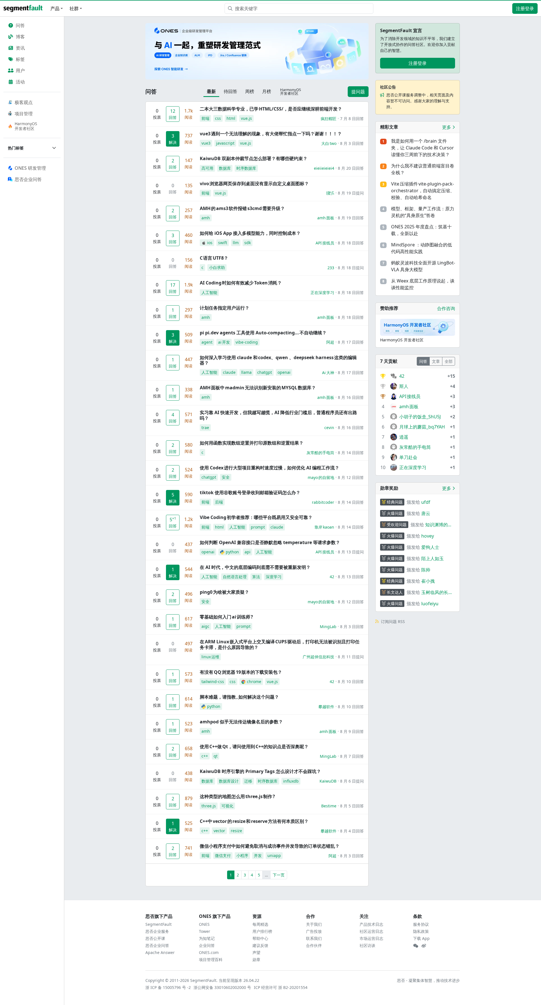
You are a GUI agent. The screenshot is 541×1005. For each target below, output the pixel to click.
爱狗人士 (430, 547)
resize (236, 830)
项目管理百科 (211, 959)
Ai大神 (328, 372)
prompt (258, 527)
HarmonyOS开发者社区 (26, 126)
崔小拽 (428, 581)
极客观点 (24, 102)
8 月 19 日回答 (351, 217)
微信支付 (223, 855)
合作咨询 (446, 308)
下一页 (279, 875)
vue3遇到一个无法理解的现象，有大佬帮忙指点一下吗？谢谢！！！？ (271, 134)
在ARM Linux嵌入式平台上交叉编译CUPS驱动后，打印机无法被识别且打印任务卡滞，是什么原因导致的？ (280, 644)
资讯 (20, 48)
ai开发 (224, 342)
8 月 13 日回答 (351, 576)
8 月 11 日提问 (351, 656)
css (218, 118)
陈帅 (425, 570)
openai (284, 372)
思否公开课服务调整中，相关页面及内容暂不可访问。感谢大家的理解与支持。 (419, 100)
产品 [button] (54, 8)
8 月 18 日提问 (351, 267)
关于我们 (314, 924)
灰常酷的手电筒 (320, 452)
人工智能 (209, 292)
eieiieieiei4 (324, 168)
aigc (205, 626)
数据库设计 (229, 781)
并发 (258, 855)
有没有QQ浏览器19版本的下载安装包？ (241, 672)
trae (205, 427)
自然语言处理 (235, 576)
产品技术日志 (371, 924)
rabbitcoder (323, 502)
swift (222, 242)
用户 (20, 70)
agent (206, 342)
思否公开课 (155, 938)
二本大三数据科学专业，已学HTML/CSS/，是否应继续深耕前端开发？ (271, 109)
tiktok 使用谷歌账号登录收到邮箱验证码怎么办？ (250, 492)
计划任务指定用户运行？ (224, 308)
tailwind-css (212, 681)
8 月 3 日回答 (352, 143)
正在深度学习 (322, 292)
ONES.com (209, 952)
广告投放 (314, 931)
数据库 (225, 168)
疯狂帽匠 (328, 118)
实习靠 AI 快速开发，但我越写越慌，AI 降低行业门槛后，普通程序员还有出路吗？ (278, 415)
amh (205, 217)
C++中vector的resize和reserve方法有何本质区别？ (254, 821)
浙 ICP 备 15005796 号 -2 (168, 987)
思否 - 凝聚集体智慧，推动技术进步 (428, 980)
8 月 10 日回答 (351, 681)
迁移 (248, 781)
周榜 (249, 91)
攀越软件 (326, 706)
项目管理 (24, 114)
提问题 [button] (358, 92)
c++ (204, 756)
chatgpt (264, 372)
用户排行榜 (262, 931)
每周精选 (260, 924)
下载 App (421, 938)
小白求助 (217, 267)
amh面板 (325, 217)
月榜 (266, 91)
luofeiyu (429, 603)
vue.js (246, 118)
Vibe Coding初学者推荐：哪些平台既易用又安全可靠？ (256, 517)
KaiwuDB (328, 781)
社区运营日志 (371, 931)
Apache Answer (160, 952)
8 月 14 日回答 (351, 452)
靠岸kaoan (324, 527)
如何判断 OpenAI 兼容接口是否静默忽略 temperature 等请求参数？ (270, 542)
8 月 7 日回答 (352, 756)
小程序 (242, 855)
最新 (211, 91)
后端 (219, 502)
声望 (256, 952)
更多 (447, 127)
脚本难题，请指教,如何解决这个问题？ (239, 697)
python (232, 552)
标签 (20, 59)
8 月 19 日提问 (351, 193)
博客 (20, 37)
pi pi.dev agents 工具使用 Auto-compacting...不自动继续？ (263, 333)
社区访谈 (367, 945)
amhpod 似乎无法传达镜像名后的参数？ (241, 722)
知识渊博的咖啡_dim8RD (438, 525)
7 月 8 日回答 (352, 118)
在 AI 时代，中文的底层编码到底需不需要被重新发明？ (255, 567)
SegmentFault (158, 924)
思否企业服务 (157, 931)
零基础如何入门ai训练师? (226, 617)
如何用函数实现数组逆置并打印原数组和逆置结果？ (251, 443)
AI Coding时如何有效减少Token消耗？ (241, 283)
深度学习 (273, 576)
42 (332, 576)
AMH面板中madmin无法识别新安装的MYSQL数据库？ (258, 388)
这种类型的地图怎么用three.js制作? (237, 796)
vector (219, 830)
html (231, 118)
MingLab (328, 626)
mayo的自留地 (321, 477)
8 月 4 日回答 (352, 831)
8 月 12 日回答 (351, 477)
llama (246, 372)
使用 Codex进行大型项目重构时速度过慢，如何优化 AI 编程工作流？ (269, 468)
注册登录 (525, 8)
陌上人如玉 (432, 558)
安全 (226, 477)
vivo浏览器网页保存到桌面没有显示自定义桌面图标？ (254, 183)
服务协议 (421, 924)
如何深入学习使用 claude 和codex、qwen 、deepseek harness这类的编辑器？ (278, 360)
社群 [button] (74, 8)
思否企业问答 (157, 945)
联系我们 (314, 938)
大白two (328, 143)
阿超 (330, 342)
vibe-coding (247, 342)
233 (330, 267)
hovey (427, 536)
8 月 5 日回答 (352, 806)
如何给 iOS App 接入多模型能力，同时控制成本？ (250, 233)
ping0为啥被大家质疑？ (224, 592)
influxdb (291, 781)
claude (229, 372)
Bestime (328, 806)
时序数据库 (246, 168)
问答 (20, 25)
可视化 (227, 806)
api (247, 552)
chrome (254, 681)
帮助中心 (260, 938)
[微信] (415, 946)
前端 (205, 118)
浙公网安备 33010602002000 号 (223, 987)
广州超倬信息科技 (318, 656)
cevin (329, 427)
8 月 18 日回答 (351, 243)
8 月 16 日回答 (351, 397)
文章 (436, 361)
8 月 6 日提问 (352, 781)
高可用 (207, 168)
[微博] (424, 946)
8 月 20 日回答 (351, 168)
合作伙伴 (314, 945)
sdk (247, 242)
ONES (204, 924)
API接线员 (325, 243)
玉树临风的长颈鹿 (437, 592)
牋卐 (330, 193)
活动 (20, 82)
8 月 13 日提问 (351, 552)
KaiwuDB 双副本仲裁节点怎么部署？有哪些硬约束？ (253, 158)
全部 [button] (449, 361)
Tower (204, 931)
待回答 (230, 91)
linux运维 (210, 656)
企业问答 (207, 945)
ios (209, 242)
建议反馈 (260, 945)
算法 (256, 576)
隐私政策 (421, 931)
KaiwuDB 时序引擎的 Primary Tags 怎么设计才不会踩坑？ (260, 771)
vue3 (205, 143)
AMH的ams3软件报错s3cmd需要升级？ (242, 208)
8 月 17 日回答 (351, 342)
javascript (225, 143)
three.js (208, 806)
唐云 (425, 513)
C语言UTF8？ (214, 258)
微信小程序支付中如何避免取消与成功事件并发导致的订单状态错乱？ (270, 846)
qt (216, 756)
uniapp (274, 855)
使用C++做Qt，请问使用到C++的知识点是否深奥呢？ (254, 746)
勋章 (256, 959)
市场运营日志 (371, 938)
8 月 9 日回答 (352, 731)
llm (236, 242)
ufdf (425, 502)
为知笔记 (207, 938)
